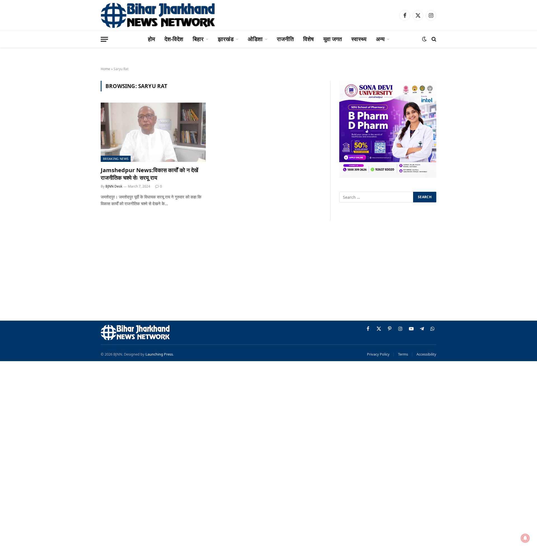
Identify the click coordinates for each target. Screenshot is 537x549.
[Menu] (104, 39)
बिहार (198, 39)
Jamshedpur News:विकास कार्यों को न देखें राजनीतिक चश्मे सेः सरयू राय (149, 173)
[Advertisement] (268, 272)
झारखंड (226, 39)
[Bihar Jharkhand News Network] (158, 15)
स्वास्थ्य (358, 39)
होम (151, 39)
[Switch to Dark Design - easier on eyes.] (424, 39)
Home (105, 69)
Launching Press (159, 354)
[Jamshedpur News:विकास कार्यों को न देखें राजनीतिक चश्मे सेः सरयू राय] (153, 132)
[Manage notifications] (525, 538)
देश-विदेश (173, 39)
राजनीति (285, 39)
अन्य (380, 39)
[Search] (433, 39)
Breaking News (115, 159)
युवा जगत (332, 39)
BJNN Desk (113, 186)
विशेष (308, 39)
